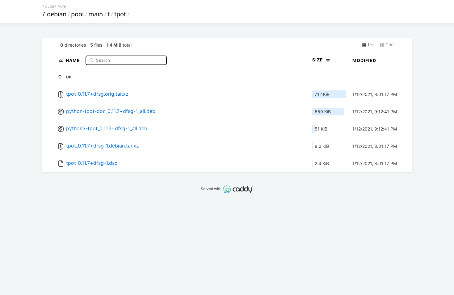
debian (56, 14)
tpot (120, 14)
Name (73, 60)
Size (318, 59)
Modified (364, 60)
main (95, 14)
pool (77, 14)
